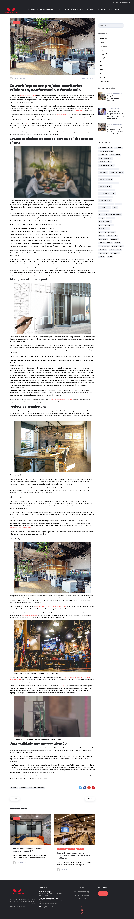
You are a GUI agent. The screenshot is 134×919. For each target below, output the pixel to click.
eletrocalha (110, 218)
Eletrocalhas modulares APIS (107, 232)
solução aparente (104, 246)
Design (101, 43)
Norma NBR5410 (103, 239)
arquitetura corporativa (106, 151)
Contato (103, 893)
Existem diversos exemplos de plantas (60, 399)
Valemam (119, 93)
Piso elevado (114, 239)
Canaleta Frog (103, 172)
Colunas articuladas (105, 200)
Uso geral (101, 256)
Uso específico (115, 253)
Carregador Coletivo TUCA (106, 190)
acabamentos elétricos (105, 147)
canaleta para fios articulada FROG (109, 176)
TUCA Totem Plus (103, 253)
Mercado (102, 62)
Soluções (102, 77)
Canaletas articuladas (105, 179)
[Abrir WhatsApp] (129, 914)
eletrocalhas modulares (29, 615)
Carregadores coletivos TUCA (107, 193)
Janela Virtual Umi (112, 235)
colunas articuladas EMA (106, 204)
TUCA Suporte (102, 249)
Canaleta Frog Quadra (116, 172)
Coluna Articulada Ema (105, 197)
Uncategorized (104, 81)
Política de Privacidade (81, 895)
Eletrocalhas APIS (104, 228)
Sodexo (61, 686)
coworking (14, 787)
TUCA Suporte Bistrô (115, 249)
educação (101, 218)
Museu (101, 66)
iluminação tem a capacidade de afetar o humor (50, 606)
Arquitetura (103, 39)
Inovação (102, 58)
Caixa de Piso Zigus (115, 155)
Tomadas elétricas (117, 246)
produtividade (79, 111)
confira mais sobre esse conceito (20, 528)
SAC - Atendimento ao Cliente (121, 3)
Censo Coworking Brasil (63, 114)
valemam (110, 256)
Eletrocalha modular (105, 221)
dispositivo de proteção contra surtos (110, 214)
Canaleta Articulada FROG (106, 165)
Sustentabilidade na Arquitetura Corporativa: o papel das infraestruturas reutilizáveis (73, 855)
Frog (101, 50)
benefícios (29, 123)
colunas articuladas (71, 677)
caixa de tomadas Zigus (105, 158)
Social (101, 73)
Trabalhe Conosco (82, 898)
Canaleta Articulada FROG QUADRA (108, 169)
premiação (104, 46)
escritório (23, 787)
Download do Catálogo (82, 892)
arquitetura (118, 147)
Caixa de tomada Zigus (105, 162)
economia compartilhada (28, 95)
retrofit (117, 242)
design (115, 207)
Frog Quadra (103, 54)
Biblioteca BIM (103, 155)
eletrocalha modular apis (106, 225)
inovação (101, 235)
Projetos (102, 69)
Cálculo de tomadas (104, 207)
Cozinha (118, 204)
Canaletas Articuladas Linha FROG (108, 183)
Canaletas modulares (105, 186)
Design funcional (103, 211)
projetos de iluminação (36, 787)
